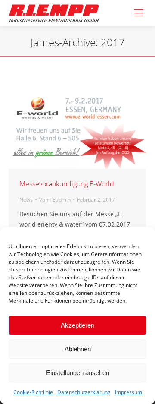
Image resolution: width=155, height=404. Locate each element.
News (26, 199)
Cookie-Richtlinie (33, 392)
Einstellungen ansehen (77, 372)
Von (55, 199)
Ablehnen (78, 349)
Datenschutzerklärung (84, 392)
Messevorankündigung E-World (66, 184)
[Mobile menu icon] (138, 13)
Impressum (128, 392)
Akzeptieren (77, 325)
